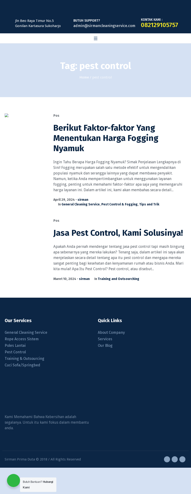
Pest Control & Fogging (119, 204)
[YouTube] (182, 459)
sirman (83, 200)
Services (105, 339)
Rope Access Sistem (22, 339)
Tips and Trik (149, 204)
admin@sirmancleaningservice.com (104, 26)
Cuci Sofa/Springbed (22, 365)
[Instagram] (175, 459)
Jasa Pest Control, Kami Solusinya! (118, 233)
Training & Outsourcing (24, 358)
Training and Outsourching (118, 279)
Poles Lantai (15, 345)
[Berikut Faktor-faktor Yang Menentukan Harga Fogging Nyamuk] (25, 134)
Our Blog (105, 345)
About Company (111, 332)
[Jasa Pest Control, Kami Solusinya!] (25, 239)
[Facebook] (167, 459)
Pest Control (15, 352)
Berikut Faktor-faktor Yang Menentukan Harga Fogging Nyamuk (105, 138)
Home (84, 77)
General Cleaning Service (80, 204)
